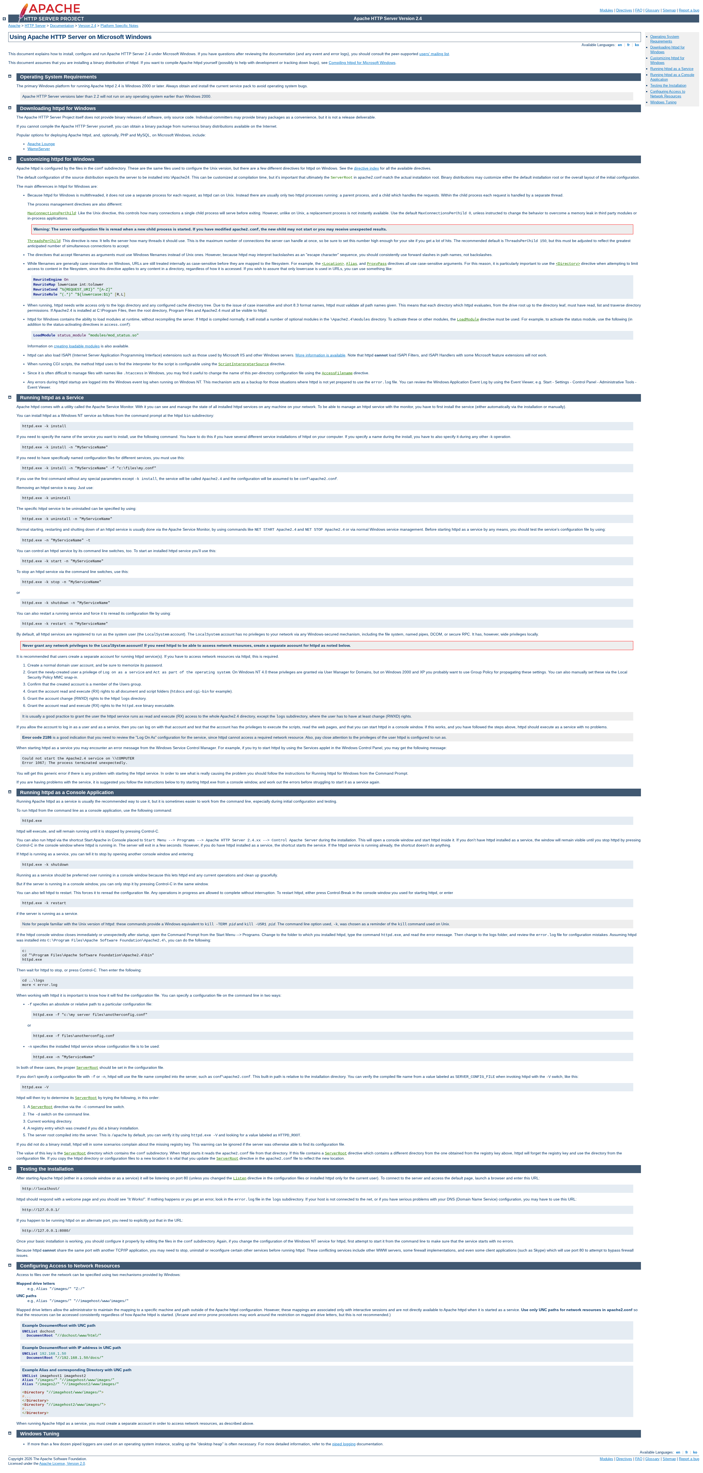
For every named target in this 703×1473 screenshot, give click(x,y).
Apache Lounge (41, 144)
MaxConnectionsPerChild (51, 213)
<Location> (333, 264)
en (620, 45)
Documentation (62, 26)
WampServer (38, 149)
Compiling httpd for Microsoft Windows (362, 62)
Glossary (652, 10)
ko (637, 45)
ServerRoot (87, 1068)
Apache (14, 26)
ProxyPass (377, 264)
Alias (351, 264)
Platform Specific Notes (119, 26)
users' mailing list (434, 54)
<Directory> (568, 264)
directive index (366, 168)
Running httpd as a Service (671, 69)
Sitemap (669, 10)
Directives (624, 10)
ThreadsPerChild (43, 241)
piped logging (344, 1444)
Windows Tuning (663, 102)
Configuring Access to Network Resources (667, 93)
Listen (239, 1178)
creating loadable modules (77, 346)
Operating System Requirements (664, 39)
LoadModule (468, 319)
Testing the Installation (668, 85)
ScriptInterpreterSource (243, 364)
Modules (606, 10)
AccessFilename (337, 373)
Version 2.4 (87, 26)
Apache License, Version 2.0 (62, 1463)
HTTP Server (35, 26)
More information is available (320, 355)
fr (628, 45)
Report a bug (689, 10)
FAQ (638, 10)
